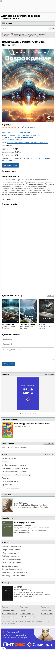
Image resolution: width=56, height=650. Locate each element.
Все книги (50, 296)
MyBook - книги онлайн (29, 617)
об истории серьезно (10, 481)
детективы (6, 478)
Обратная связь (8, 610)
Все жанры (49, 455)
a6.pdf (4, 160)
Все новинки (49, 374)
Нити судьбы (8, 324)
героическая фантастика (12, 139)
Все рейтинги (48, 444)
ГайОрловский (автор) (10, 556)
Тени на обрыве (27, 324)
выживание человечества (18, 143)
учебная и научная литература (14, 465)
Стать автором (8, 617)
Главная (5, 34)
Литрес (23, 610)
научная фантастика (11, 137)
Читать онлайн (10, 165)
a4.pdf (47, 158)
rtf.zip (41, 158)
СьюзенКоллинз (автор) (11, 559)
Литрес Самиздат (27, 614)
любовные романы (9, 459)
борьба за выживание (38, 143)
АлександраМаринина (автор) (13, 576)
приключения (7, 485)
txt (30, 158)
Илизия (42, 324)
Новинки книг (46, 610)
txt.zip (35, 158)
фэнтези (5, 462)
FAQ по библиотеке (9, 614)
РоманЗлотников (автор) (11, 563)
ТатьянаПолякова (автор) (12, 569)
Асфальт (18, 587)
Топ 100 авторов (20, 448)
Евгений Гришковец (22, 590)
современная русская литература (15, 468)
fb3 (14, 160)
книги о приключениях (10, 488)
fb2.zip (26, 158)
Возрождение (8, 199)
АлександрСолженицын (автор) (14, 572)
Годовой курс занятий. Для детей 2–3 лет (32, 423)
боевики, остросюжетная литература (29, 34)
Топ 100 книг (7, 448)
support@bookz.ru (42, 621)
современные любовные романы (14, 472)
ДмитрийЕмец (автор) (10, 566)
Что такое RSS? (47, 614)
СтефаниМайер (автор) (11, 550)
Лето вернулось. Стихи (24, 522)
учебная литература (22, 426)
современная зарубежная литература (16, 475)
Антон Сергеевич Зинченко (15, 36)
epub (10, 160)
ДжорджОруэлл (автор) (11, 546)
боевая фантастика (29, 137)
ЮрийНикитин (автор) (10, 553)
